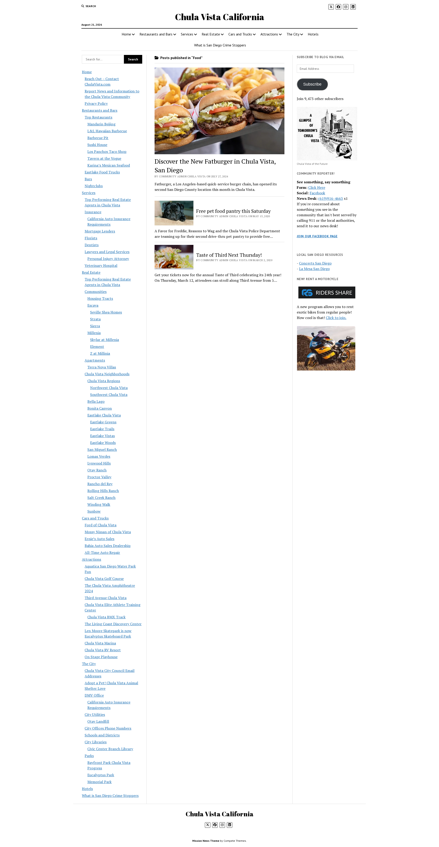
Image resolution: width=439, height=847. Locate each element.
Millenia (94, 332)
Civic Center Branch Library (110, 748)
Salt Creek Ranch (101, 497)
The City (292, 34)
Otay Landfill (98, 721)
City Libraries (96, 741)
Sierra (95, 325)
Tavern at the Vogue (104, 158)
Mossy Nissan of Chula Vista (108, 531)
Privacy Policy (96, 103)
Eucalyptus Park (100, 774)
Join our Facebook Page (317, 236)
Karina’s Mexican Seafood (108, 165)
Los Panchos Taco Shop (106, 151)
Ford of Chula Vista (100, 525)
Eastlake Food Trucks (102, 172)
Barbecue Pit (97, 137)
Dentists (92, 244)
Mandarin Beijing (101, 124)
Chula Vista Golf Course (104, 578)
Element (97, 346)
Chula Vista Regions (103, 380)
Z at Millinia (100, 353)
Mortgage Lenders (100, 231)
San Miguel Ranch (102, 449)
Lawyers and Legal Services (107, 251)
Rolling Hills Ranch (103, 490)
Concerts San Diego (315, 263)
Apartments (95, 360)
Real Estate (211, 34)
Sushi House (97, 144)
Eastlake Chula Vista (104, 415)
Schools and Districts (102, 735)
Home (126, 34)
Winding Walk (98, 504)
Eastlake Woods (103, 442)
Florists (91, 238)
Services (187, 34)
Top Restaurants (98, 117)
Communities (96, 291)
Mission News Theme (205, 840)
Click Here (316, 187)
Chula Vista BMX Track (106, 617)
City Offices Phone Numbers (108, 728)
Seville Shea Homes (106, 312)
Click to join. (336, 317)
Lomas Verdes (98, 456)
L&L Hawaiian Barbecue (107, 130)
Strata (95, 319)
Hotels (313, 34)
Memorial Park (99, 781)
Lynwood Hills (99, 463)
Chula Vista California (219, 17)
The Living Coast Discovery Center (113, 623)
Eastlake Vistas (102, 435)
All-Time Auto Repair (102, 552)
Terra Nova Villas (101, 367)
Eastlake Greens (103, 422)
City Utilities (95, 714)
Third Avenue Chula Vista (105, 597)
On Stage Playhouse (101, 656)
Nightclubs (94, 185)
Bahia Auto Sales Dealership (108, 545)
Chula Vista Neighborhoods (107, 373)
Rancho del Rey (99, 483)
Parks (89, 755)
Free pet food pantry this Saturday (233, 211)
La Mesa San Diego (314, 268)
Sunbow (94, 511)
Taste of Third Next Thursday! (229, 255)
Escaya (92, 305)
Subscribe (312, 84)
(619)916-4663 (330, 198)
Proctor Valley (99, 476)
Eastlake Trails (102, 428)
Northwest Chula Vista (109, 387)
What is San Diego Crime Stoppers (220, 45)
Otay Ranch (97, 470)
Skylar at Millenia (104, 339)
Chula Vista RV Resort (103, 649)
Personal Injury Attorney (108, 258)
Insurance (93, 211)
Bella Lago (95, 401)
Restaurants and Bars (155, 34)
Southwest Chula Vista (108, 394)
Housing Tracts (100, 298)
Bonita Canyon (99, 408)
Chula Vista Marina (100, 643)
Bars (88, 178)
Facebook (317, 192)
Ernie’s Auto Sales (99, 538)
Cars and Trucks (240, 34)
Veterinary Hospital (101, 265)
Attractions (269, 34)
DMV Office (94, 695)
